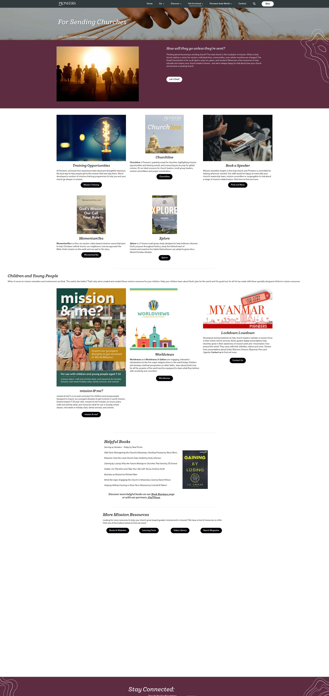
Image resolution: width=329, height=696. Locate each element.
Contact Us (237, 360)
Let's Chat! (174, 79)
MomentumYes (91, 238)
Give (268, 4)
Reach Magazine (211, 530)
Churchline (164, 177)
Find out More (238, 185)
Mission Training (91, 185)
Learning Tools (149, 530)
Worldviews (164, 354)
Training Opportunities (91, 165)
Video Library (180, 530)
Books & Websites (117, 530)
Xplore (164, 238)
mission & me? (91, 391)
